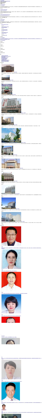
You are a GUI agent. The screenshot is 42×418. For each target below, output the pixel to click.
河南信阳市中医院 (15, 154)
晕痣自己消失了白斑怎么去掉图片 (5, 61)
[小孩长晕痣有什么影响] (4, 35)
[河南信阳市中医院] (7, 154)
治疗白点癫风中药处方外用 (4, 30)
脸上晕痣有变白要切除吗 (4, 27)
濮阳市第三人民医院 (23, 142)
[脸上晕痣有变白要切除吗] (4, 29)
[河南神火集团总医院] (8, 193)
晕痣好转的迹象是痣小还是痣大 (4, 24)
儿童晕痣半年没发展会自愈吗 (3, 10)
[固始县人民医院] (6, 94)
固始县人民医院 (14, 94)
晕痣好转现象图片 (2, 20)
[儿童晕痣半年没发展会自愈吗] (3, 9)
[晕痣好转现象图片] (2, 19)
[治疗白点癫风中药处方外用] (4, 32)
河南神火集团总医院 (17, 193)
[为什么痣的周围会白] (2, 4)
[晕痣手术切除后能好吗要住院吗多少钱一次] (5, 14)
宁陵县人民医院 (15, 124)
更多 (3, 62)
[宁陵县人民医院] (7, 124)
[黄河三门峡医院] (11, 221)
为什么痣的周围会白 (2, 5)
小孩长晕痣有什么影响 (3, 59)
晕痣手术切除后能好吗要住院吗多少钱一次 (5, 15)
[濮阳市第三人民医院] (11, 142)
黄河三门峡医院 (23, 221)
